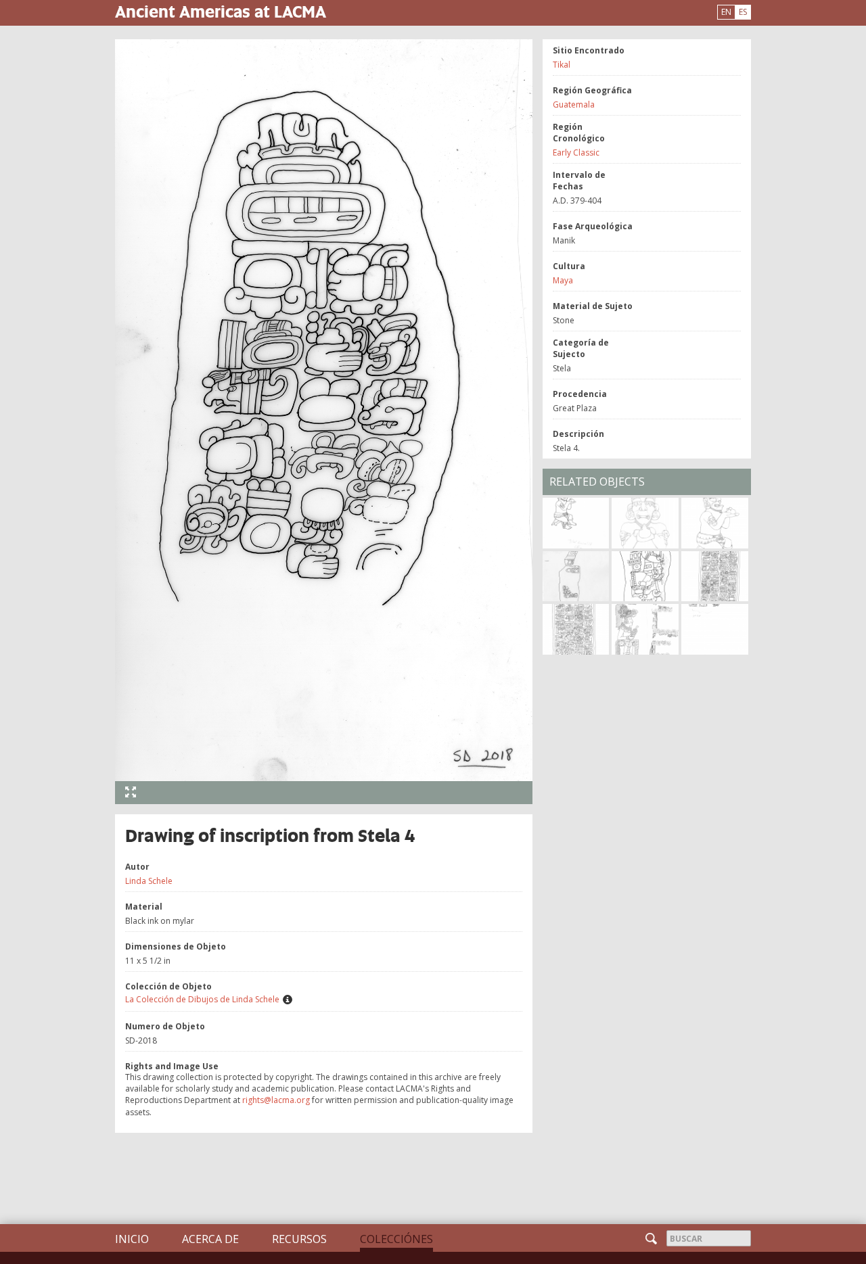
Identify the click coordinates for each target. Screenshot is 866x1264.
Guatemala (574, 104)
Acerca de (210, 1239)
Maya (563, 280)
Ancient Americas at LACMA (220, 11)
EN (726, 12)
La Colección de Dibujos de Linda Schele (202, 999)
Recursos (299, 1239)
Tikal (561, 64)
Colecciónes (396, 1239)
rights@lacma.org (276, 1100)
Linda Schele (149, 881)
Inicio (132, 1239)
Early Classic (576, 152)
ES (743, 12)
